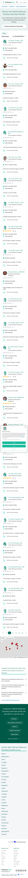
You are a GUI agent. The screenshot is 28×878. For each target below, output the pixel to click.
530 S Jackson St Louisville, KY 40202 (11, 509)
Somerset (3, 834)
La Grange (4, 794)
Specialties (11, 6)
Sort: (18, 36)
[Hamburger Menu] (4, 2)
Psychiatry (14, 718)
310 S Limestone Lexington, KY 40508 (11, 578)
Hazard (3, 788)
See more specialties (13, 738)
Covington (4, 762)
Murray (3, 808)
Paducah (3, 817)
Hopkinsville (4, 791)
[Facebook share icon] (16, 871)
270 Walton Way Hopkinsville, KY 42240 (12, 216)
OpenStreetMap (20, 657)
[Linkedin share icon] (21, 871)
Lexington (3, 797)
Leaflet (15, 657)
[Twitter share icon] (23, 871)
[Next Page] (25, 633)
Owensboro (4, 814)
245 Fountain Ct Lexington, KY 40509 (11, 313)
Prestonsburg (4, 823)
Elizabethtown (5, 771)
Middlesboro (4, 805)
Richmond (4, 828)
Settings (14, 449)
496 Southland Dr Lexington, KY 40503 (12, 557)
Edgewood (4, 768)
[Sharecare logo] (14, 870)
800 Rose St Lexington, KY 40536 (10, 98)
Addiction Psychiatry (15, 730)
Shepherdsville (5, 831)
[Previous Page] (3, 632)
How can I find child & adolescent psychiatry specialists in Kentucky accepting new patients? (12, 686)
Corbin (3, 759)
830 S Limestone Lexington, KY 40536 (11, 240)
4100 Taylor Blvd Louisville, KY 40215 (11, 122)
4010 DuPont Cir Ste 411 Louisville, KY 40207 (13, 533)
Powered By (11, 842)
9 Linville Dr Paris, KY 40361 (9, 600)
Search (17, 2)
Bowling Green (5, 756)
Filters (4, 33)
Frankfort (3, 782)
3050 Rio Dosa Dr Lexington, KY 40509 (12, 262)
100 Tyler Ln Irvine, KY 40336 (9, 192)
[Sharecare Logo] (10, 2)
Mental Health (14, 734)
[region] (14, 439)
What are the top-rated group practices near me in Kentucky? (12, 680)
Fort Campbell (5, 777)
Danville (3, 765)
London (3, 800)
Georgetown (4, 785)
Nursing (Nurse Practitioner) (15, 722)
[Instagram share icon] (19, 871)
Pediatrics (14, 726)
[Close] (25, 427)
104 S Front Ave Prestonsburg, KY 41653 (12, 147)
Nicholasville (4, 811)
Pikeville (3, 820)
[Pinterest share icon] (25, 871)
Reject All (14, 442)
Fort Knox (3, 779)
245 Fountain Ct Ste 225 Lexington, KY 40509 (13, 169)
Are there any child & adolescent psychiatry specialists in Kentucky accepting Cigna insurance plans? (12, 694)
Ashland (3, 754)
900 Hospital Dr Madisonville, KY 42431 (12, 74)
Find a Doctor (4, 6)
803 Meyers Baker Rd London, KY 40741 (12, 54)
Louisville (3, 802)
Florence (3, 774)
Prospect (3, 825)
